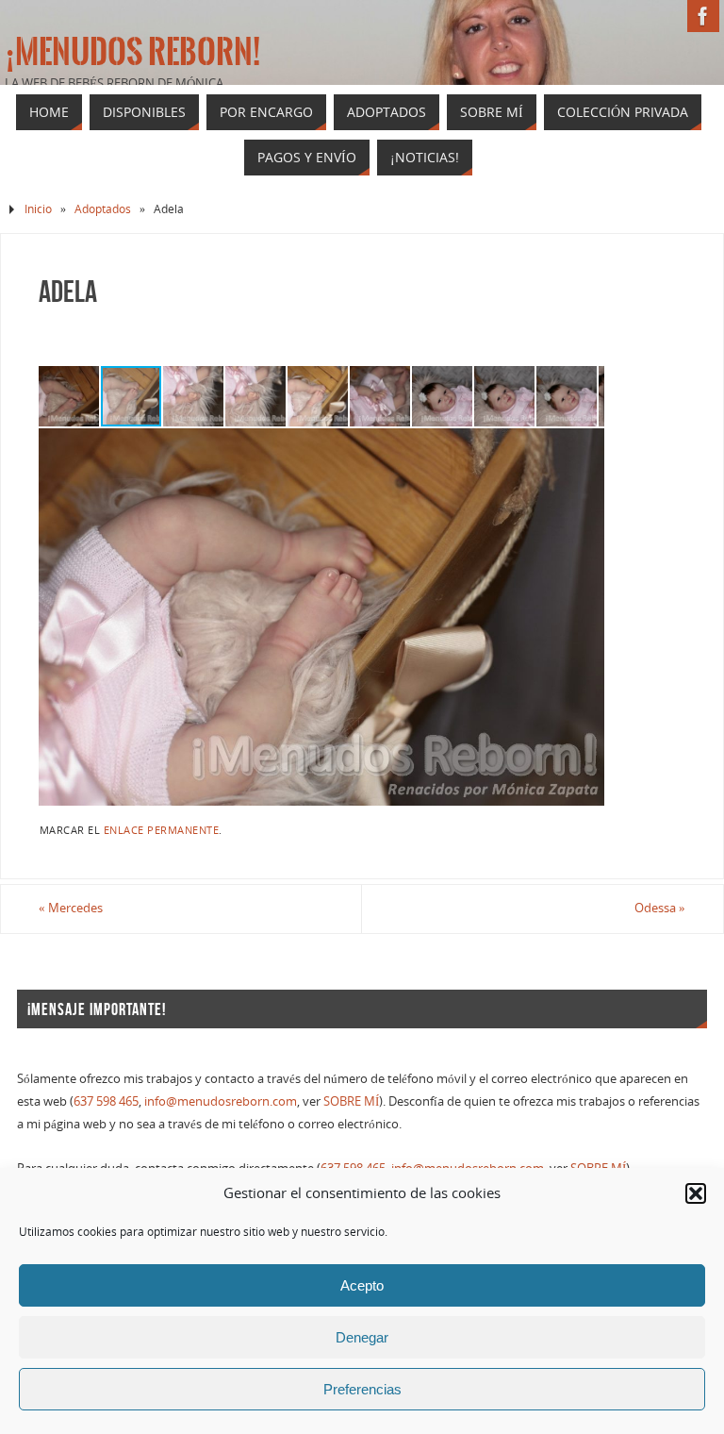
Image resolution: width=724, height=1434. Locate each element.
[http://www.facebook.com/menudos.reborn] (703, 16)
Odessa (659, 907)
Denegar (362, 1337)
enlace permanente (162, 830)
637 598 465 (106, 1100)
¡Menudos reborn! (132, 53)
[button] (695, 1193)
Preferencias (362, 1389)
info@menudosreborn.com (220, 1100)
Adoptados (102, 209)
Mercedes (71, 907)
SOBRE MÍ (351, 1100)
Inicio (38, 209)
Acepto (362, 1285)
